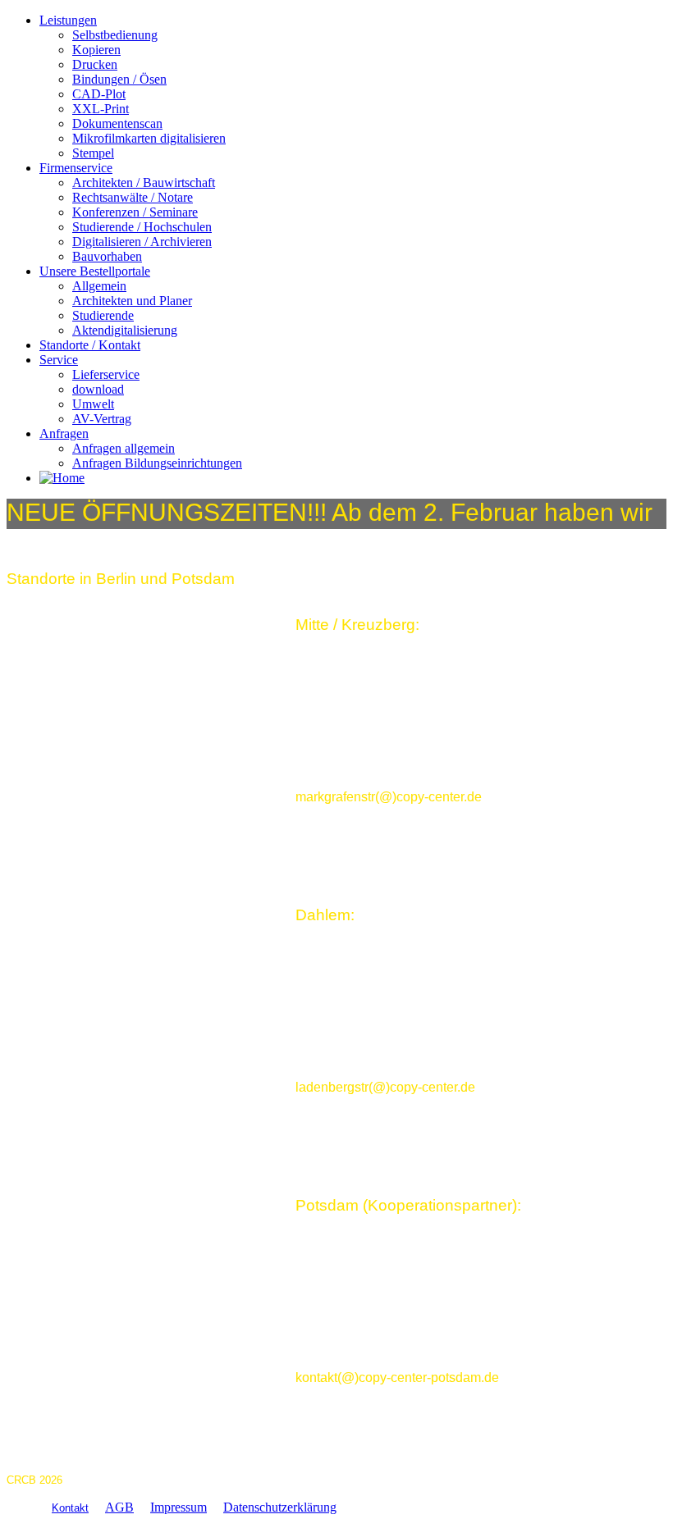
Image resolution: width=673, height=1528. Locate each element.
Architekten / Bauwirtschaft (143, 182)
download (98, 389)
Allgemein (99, 286)
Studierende (103, 315)
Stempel (93, 153)
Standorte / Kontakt (89, 345)
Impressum (178, 1507)
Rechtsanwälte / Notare (132, 197)
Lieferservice (106, 374)
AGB (119, 1507)
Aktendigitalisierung (124, 330)
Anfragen (64, 433)
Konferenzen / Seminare (135, 212)
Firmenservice (75, 168)
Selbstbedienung (115, 35)
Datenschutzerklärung (279, 1507)
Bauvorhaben (107, 256)
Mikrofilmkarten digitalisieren (149, 138)
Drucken (94, 64)
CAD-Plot (99, 94)
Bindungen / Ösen (119, 79)
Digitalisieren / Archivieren (142, 242)
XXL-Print (100, 109)
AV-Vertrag (101, 419)
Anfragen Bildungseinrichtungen (157, 463)
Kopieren (96, 50)
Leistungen (68, 20)
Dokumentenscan (117, 123)
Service (58, 360)
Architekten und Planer (132, 301)
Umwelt (93, 404)
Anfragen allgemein (123, 448)
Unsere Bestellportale (94, 271)
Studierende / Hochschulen (142, 227)
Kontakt (70, 1508)
